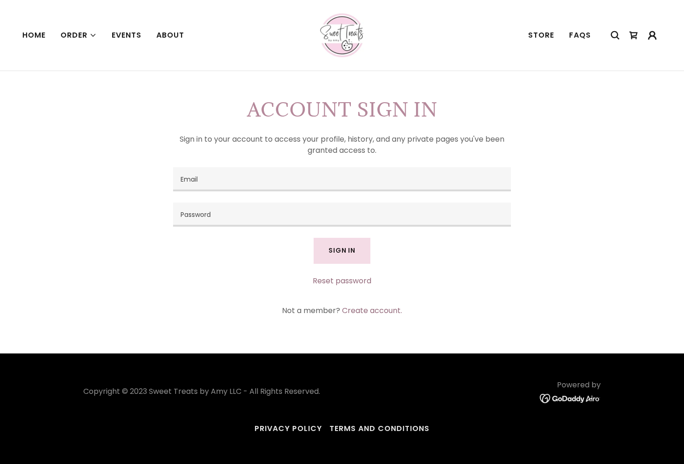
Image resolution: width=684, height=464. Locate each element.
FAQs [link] (580, 35)
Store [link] (541, 35)
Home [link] (34, 35)
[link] (342, 34)
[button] (78, 35)
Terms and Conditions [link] (379, 428)
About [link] (170, 35)
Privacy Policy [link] (288, 428)
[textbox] (341, 179)
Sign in (342, 250)
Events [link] (126, 35)
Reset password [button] (342, 280)
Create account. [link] (372, 310)
